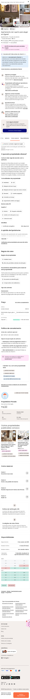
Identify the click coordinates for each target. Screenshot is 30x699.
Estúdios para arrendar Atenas (21, 614)
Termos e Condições (6, 643)
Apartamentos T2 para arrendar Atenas (21, 607)
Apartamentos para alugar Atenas (20, 604)
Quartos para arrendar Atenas (8, 614)
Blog (2, 631)
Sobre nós (3, 629)
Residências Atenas (7, 617)
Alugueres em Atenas (7, 603)
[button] (21, 25)
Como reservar (15, 138)
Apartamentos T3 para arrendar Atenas (8, 610)
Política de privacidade (7, 638)
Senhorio (7, 138)
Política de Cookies (6, 641)
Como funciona (5, 626)
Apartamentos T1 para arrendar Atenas (7, 607)
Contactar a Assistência (7, 655)
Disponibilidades (25, 138)
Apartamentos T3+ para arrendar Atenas (21, 610)
